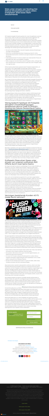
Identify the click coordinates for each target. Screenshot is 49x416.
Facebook (32, 347)
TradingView (28, 345)
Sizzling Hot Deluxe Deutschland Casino (19, 149)
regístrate (11, 314)
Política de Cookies (31, 387)
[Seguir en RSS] (29, 356)
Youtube (32, 352)
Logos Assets (24, 403)
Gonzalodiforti (13, 333)
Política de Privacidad (19, 387)
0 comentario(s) (14, 31)
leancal (12, 24)
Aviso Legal (10, 387)
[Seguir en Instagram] (24, 356)
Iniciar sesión (34, 322)
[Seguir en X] (22, 356)
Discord (35, 351)
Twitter (35, 348)
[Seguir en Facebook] (20, 356)
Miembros (25, 333)
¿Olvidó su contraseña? (31, 319)
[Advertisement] (24, 371)
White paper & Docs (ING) (24, 406)
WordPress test (13, 332)
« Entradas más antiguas (12, 340)
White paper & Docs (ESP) (24, 409)
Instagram (34, 350)
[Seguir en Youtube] (27, 356)
